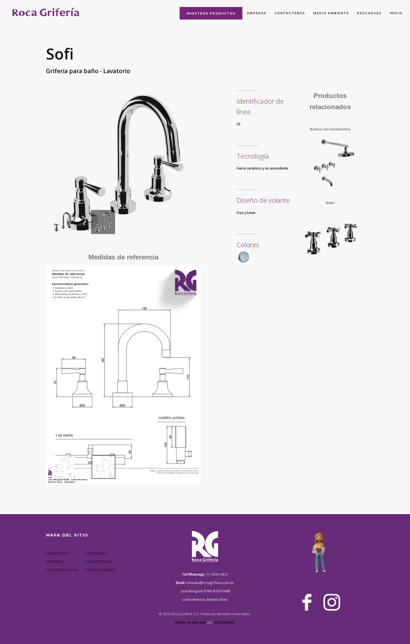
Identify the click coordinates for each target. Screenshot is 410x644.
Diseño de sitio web (190, 622)
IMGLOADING (224, 622)
